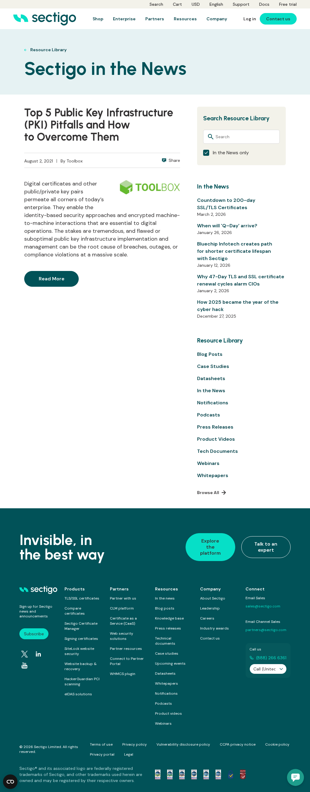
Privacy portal (102, 754)
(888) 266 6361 (271, 657)
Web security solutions (121, 636)
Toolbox (75, 161)
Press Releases (215, 427)
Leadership (210, 608)
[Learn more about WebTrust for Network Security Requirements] (157, 774)
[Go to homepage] (44, 18)
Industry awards (214, 628)
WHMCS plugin (122, 673)
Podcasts (208, 415)
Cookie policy (277, 744)
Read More (51, 279)
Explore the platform (210, 547)
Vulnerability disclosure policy (183, 744)
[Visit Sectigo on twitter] (24, 654)
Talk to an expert (265, 547)
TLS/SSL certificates (81, 598)
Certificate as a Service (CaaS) (123, 621)
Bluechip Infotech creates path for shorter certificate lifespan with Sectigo (234, 251)
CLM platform (122, 608)
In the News (211, 390)
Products (74, 589)
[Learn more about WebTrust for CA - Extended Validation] (182, 774)
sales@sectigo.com (263, 606)
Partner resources (126, 648)
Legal (128, 754)
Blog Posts (210, 354)
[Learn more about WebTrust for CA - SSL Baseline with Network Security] (206, 774)
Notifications (212, 402)
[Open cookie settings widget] (10, 781)
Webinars (208, 463)
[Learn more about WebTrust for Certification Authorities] (170, 774)
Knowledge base (169, 618)
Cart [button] (177, 4)
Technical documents (165, 641)
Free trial (288, 4)
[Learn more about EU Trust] (230, 774)
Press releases (168, 628)
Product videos (168, 713)
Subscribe (34, 634)
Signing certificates (81, 638)
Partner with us (123, 598)
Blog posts (164, 608)
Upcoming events (170, 663)
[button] (295, 777)
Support (241, 4)
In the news (165, 598)
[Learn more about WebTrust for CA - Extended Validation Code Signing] (194, 774)
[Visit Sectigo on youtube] (24, 665)
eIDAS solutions (78, 694)
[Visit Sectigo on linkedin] (38, 654)
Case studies (166, 653)
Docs (264, 4)
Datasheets (211, 378)
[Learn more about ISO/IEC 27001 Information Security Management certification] (243, 774)
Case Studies (213, 366)
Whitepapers (212, 475)
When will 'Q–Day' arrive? (227, 225)
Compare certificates (74, 611)
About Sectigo (212, 598)
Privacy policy (134, 744)
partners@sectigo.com (266, 629)
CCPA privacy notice (238, 744)
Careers (207, 618)
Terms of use (101, 744)
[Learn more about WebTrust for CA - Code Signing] (218, 774)
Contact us (210, 638)
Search (156, 4)
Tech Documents (217, 451)
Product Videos (216, 439)
